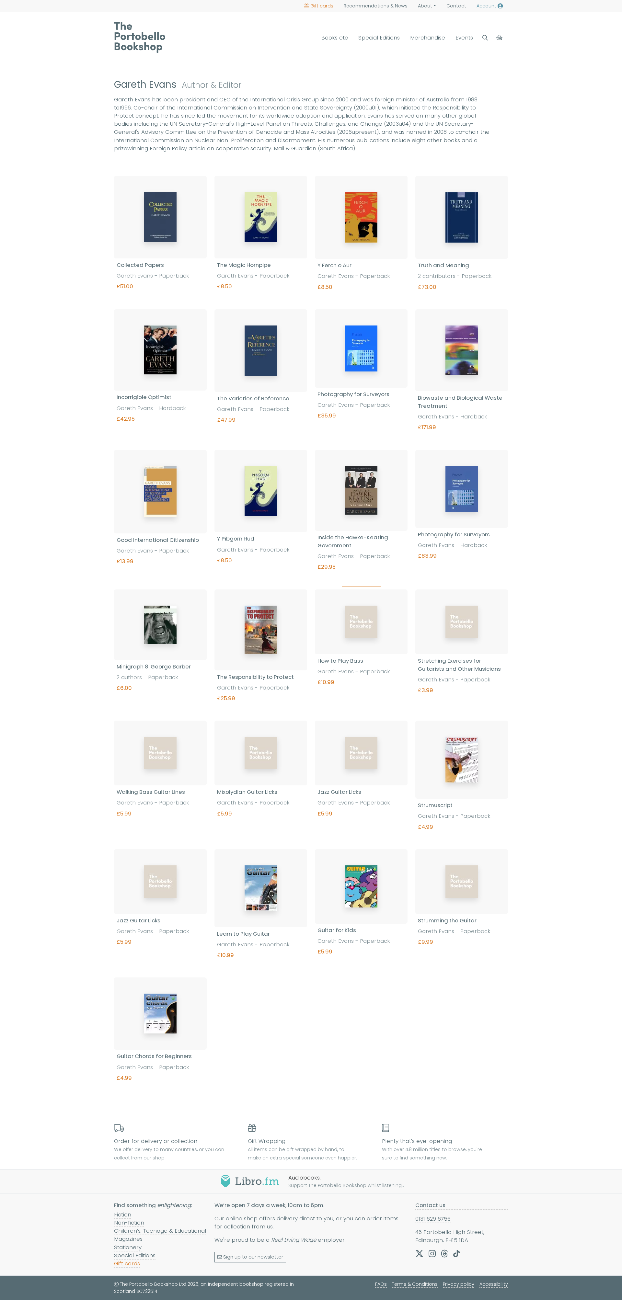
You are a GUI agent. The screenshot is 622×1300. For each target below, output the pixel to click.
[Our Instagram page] (432, 1253)
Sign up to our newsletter (253, 1257)
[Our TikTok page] (456, 1253)
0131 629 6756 (433, 1219)
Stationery (128, 1247)
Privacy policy (458, 1284)
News (376, 6)
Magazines (128, 1239)
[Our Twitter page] (419, 1253)
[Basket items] (500, 37)
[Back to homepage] (139, 37)
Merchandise (427, 37)
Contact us (430, 1205)
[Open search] (485, 37)
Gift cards (321, 6)
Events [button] (464, 37)
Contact (456, 6)
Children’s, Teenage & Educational (160, 1231)
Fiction (122, 1214)
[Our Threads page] (444, 1253)
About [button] (425, 6)
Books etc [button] (334, 37)
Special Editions (379, 37)
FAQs (381, 1284)
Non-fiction (129, 1222)
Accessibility (493, 1284)
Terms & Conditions (415, 1284)
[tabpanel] (311, 638)
